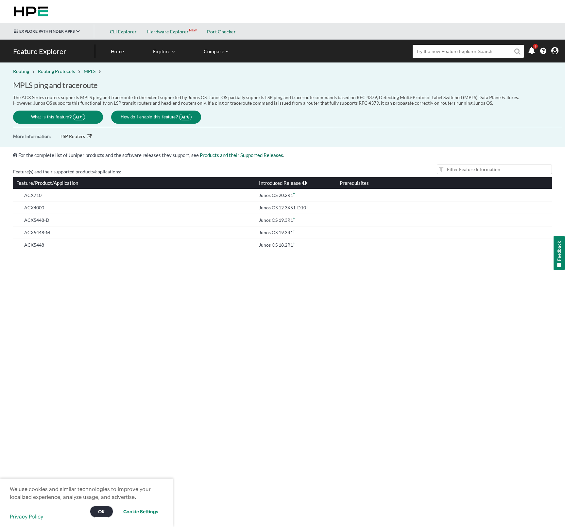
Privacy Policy (26, 516)
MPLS (89, 71)
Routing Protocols (56, 71)
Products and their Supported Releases (241, 155)
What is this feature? (55, 116)
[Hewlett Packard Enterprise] (29, 11)
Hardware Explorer (168, 31)
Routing (21, 71)
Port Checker (221, 31)
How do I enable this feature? (153, 116)
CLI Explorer (123, 31)
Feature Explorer (39, 51)
